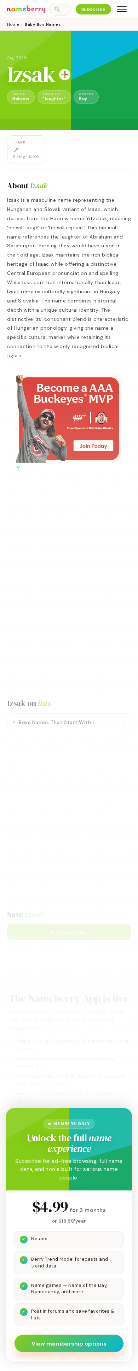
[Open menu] (121, 9)
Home (13, 24)
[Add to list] (64, 74)
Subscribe (93, 9)
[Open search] (60, 9)
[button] (69, 932)
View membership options (69, 1343)
